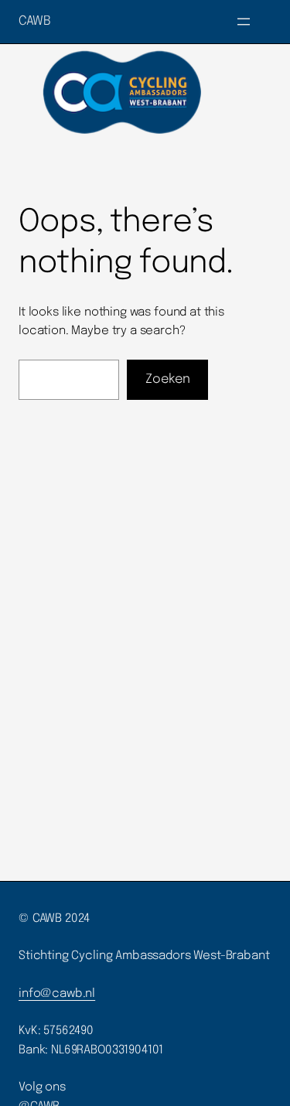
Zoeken (167, 379)
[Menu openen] (243, 21)
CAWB (35, 21)
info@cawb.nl (57, 994)
